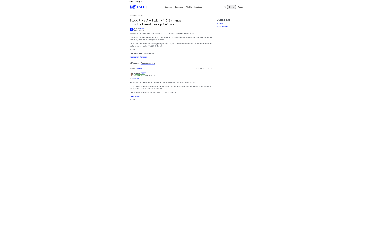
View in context (135, 96)
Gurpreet (137, 73)
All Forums (220, 23)
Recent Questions (222, 26)
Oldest (138, 69)
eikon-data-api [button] (134, 57)
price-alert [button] (143, 57)
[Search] (225, 7)
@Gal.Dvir (135, 78)
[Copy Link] (143, 30)
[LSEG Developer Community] (145, 7)
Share (132, 50)
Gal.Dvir (137, 29)
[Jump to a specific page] (211, 68)
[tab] (134, 63)
